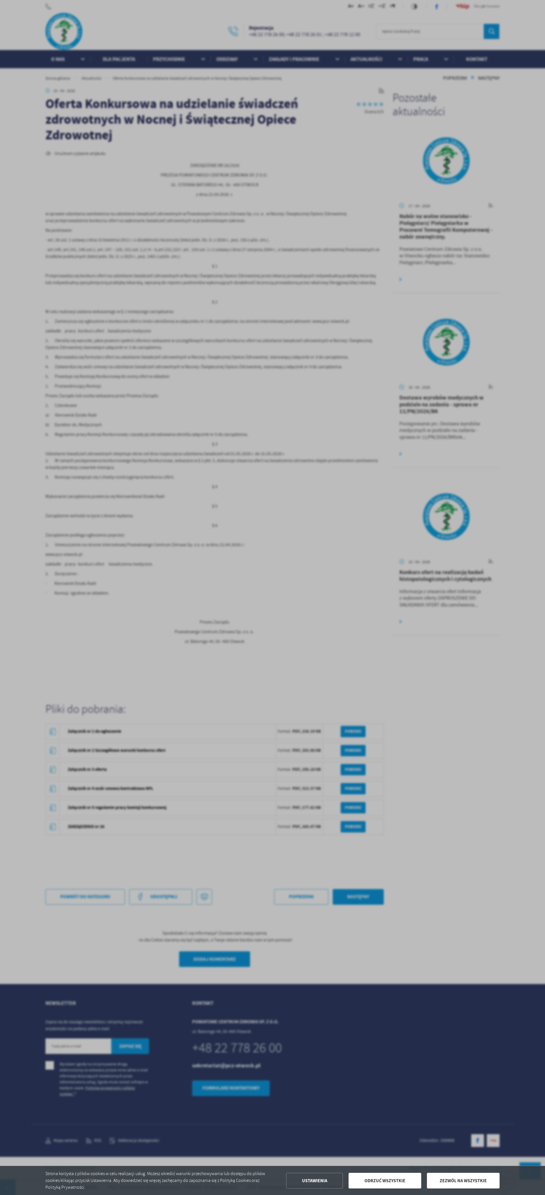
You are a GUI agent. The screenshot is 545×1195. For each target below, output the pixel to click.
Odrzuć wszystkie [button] (384, 1181)
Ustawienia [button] (314, 1181)
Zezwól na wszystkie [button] (463, 1181)
